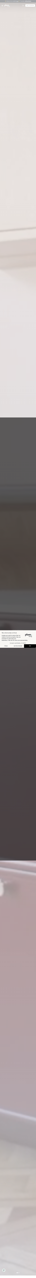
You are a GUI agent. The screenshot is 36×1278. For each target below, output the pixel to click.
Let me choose (18, 646)
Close (6, 646)
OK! (30, 646)
